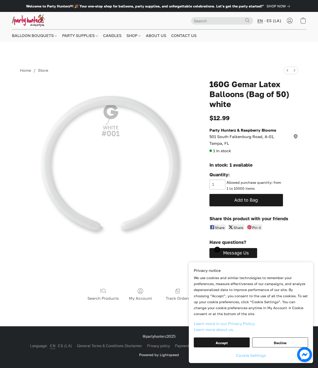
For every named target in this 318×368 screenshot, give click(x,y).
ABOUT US (156, 35)
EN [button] (260, 20)
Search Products (103, 298)
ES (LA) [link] (65, 346)
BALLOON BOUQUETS (33, 35)
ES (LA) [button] (274, 20)
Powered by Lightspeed (159, 355)
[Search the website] (247, 20)
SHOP (132, 35)
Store (43, 70)
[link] (279, 6)
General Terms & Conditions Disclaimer (109, 346)
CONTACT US (184, 35)
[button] (28, 20)
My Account (140, 298)
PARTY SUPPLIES (79, 35)
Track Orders (178, 298)
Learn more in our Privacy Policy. (225, 323)
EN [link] (52, 346)
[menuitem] (287, 70)
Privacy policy (158, 346)
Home (25, 70)
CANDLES (112, 35)
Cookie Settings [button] (251, 355)
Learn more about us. (214, 329)
